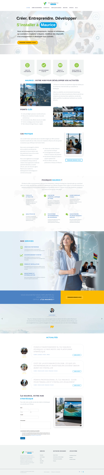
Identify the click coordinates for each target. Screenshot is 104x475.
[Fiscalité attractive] (30, 200)
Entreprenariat (51, 370)
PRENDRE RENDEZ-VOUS (74, 160)
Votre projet (23, 420)
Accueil (28, 7)
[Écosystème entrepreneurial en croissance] (52, 218)
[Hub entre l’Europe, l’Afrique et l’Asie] (52, 200)
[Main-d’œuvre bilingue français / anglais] (74, 218)
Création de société (41, 370)
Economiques (40, 354)
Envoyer (22, 438)
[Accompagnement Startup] (33, 257)
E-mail (21, 414)
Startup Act (46, 7)
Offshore (48, 354)
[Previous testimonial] (2, 318)
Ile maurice (44, 354)
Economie (46, 370)
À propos (71, 7)
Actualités (35, 354)
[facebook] (79, 471)
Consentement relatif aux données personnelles (30, 431)
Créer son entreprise (37, 7)
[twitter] (81, 471)
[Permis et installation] (33, 266)
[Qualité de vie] (30, 217)
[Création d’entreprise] (33, 249)
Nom (30, 412)
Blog (76, 7)
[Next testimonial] (102, 318)
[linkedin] (83, 471)
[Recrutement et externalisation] (33, 276)
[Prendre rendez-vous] (27, 42)
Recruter (65, 7)
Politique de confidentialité (36, 435)
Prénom (21, 412)
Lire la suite (77, 355)
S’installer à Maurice (56, 7)
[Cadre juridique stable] (74, 199)
